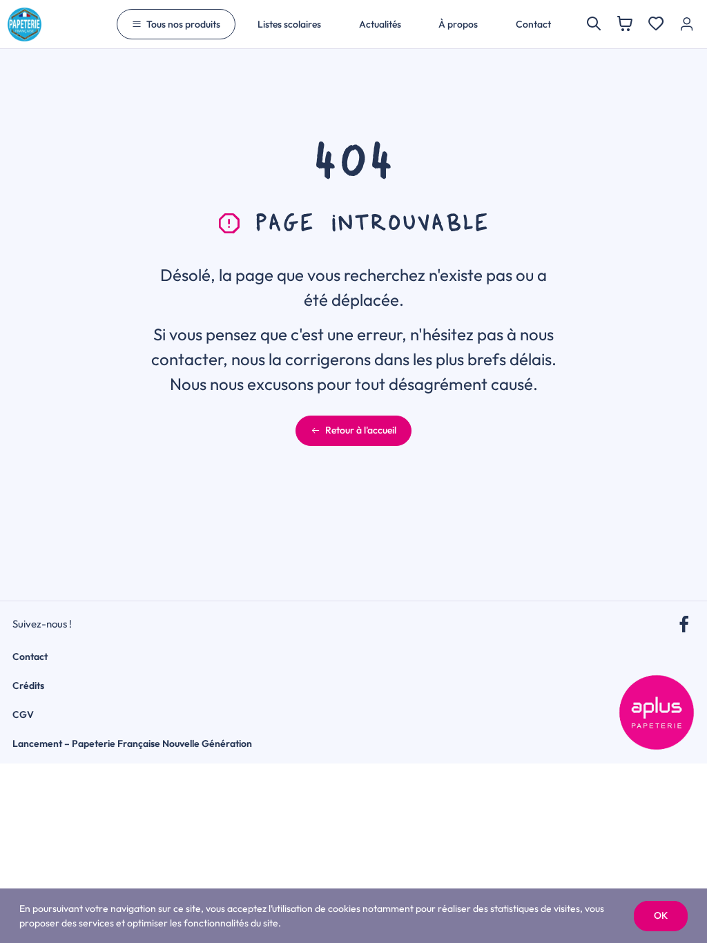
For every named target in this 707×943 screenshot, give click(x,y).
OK (661, 915)
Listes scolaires (289, 24)
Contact (533, 24)
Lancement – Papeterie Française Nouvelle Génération (132, 743)
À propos (458, 24)
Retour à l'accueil (360, 430)
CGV (23, 714)
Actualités (380, 24)
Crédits (28, 685)
